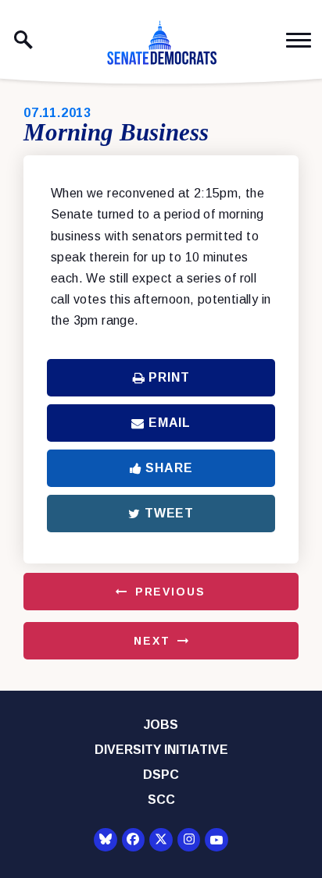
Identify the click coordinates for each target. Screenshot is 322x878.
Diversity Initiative (161, 749)
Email (169, 422)
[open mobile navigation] (298, 40)
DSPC (161, 774)
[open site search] (23, 39)
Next (152, 641)
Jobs (161, 724)
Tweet (169, 513)
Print (168, 377)
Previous (170, 591)
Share (168, 468)
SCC (161, 799)
